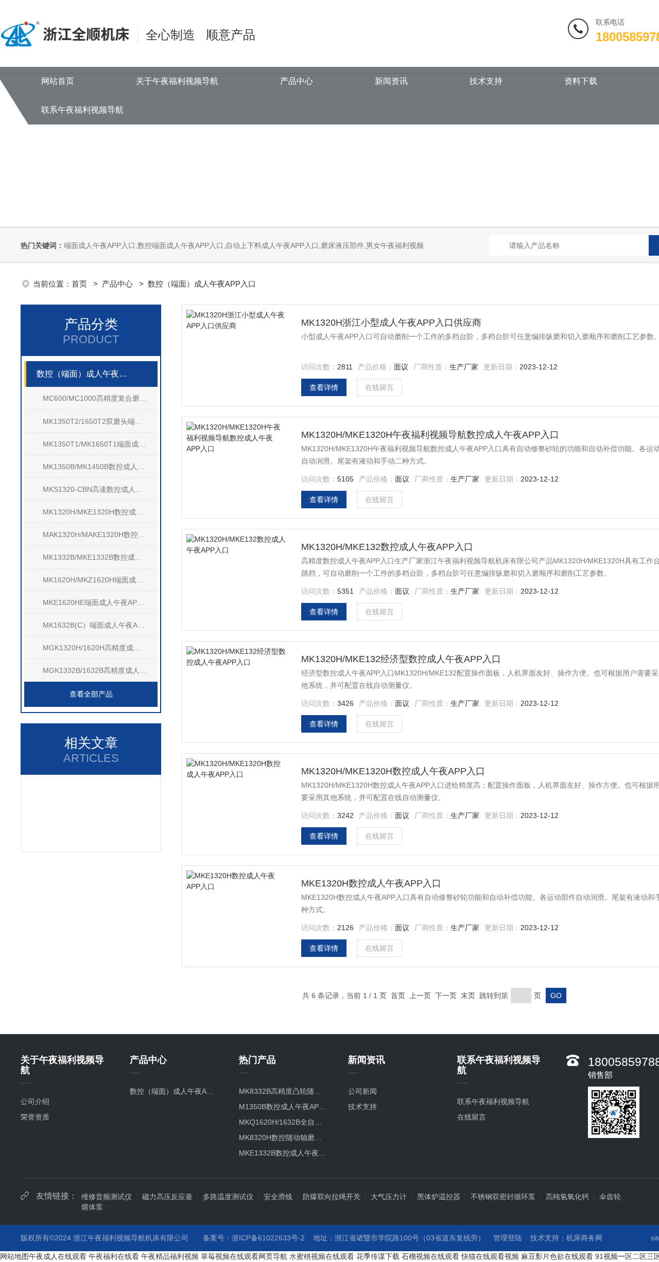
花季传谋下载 (378, 1256)
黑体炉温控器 (438, 1197)
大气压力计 (389, 1197)
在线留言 (379, 387)
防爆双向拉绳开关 (331, 1197)
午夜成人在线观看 (57, 1256)
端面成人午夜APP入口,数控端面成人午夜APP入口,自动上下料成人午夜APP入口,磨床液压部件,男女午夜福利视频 (244, 245)
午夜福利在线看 (114, 1256)
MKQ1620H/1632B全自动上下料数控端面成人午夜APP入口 (283, 1122)
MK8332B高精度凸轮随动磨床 (283, 1091)
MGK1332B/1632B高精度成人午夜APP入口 (100, 670)
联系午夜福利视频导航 (82, 109)
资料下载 (580, 81)
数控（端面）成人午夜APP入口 (202, 283)
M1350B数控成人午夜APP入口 (283, 1107)
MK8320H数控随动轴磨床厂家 (283, 1137)
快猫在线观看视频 (490, 1256)
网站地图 (14, 1256)
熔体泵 (92, 1207)
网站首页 (57, 81)
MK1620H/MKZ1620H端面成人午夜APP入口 (100, 580)
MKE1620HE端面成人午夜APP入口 (99, 602)
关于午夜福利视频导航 (177, 81)
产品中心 (296, 81)
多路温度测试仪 (228, 1197)
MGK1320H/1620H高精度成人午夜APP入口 (100, 648)
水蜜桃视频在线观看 (321, 1256)
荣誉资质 (35, 1117)
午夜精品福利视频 (170, 1256)
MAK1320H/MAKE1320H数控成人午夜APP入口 (100, 534)
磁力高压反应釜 (167, 1197)
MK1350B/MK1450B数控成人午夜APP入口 (100, 467)
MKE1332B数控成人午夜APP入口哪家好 (283, 1153)
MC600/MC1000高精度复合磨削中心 (100, 398)
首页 (80, 283)
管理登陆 (507, 1238)
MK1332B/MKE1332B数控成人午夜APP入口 (100, 557)
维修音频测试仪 (106, 1197)
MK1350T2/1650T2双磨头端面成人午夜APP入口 (100, 421)
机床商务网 (584, 1238)
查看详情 (323, 387)
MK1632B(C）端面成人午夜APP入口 (100, 625)
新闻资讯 (391, 81)
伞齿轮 (610, 1197)
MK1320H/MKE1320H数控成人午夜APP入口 (100, 512)
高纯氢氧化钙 (567, 1197)
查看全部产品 (91, 694)
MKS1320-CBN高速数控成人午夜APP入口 (100, 489)
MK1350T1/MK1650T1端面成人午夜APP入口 (100, 444)
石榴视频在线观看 (430, 1256)
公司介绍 (35, 1101)
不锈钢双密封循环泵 (503, 1197)
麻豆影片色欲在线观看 (557, 1256)
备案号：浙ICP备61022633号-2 (254, 1238)
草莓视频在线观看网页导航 (244, 1256)
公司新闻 (362, 1091)
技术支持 (486, 81)
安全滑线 (278, 1197)
